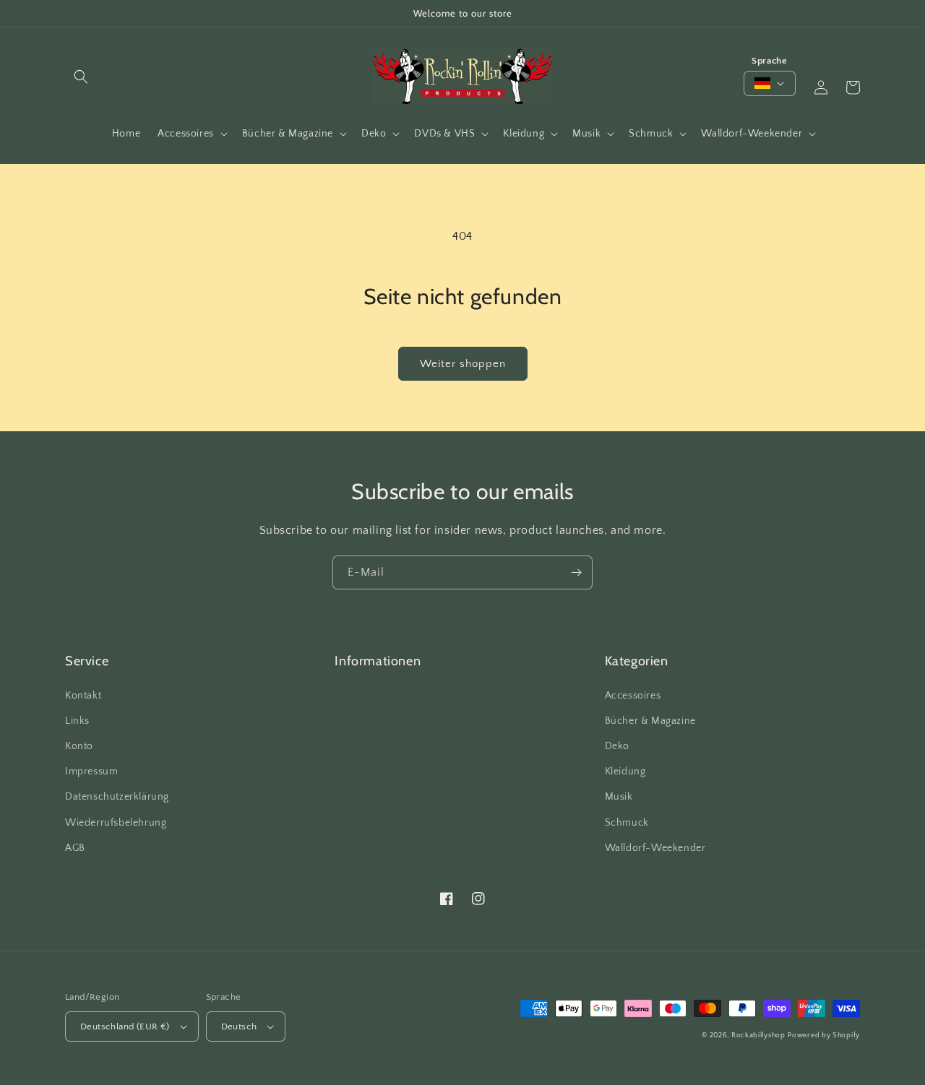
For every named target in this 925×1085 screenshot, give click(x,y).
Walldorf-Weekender (655, 848)
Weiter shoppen (463, 364)
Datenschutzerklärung (117, 797)
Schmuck (627, 823)
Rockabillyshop (758, 1035)
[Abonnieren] (576, 572)
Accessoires (633, 695)
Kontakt (83, 695)
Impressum (91, 771)
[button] (81, 76)
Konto (79, 746)
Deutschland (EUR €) (125, 1026)
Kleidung (625, 771)
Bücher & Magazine (650, 721)
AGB (75, 848)
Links (77, 721)
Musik (619, 797)
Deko (617, 746)
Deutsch (239, 1026)
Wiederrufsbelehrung (115, 823)
